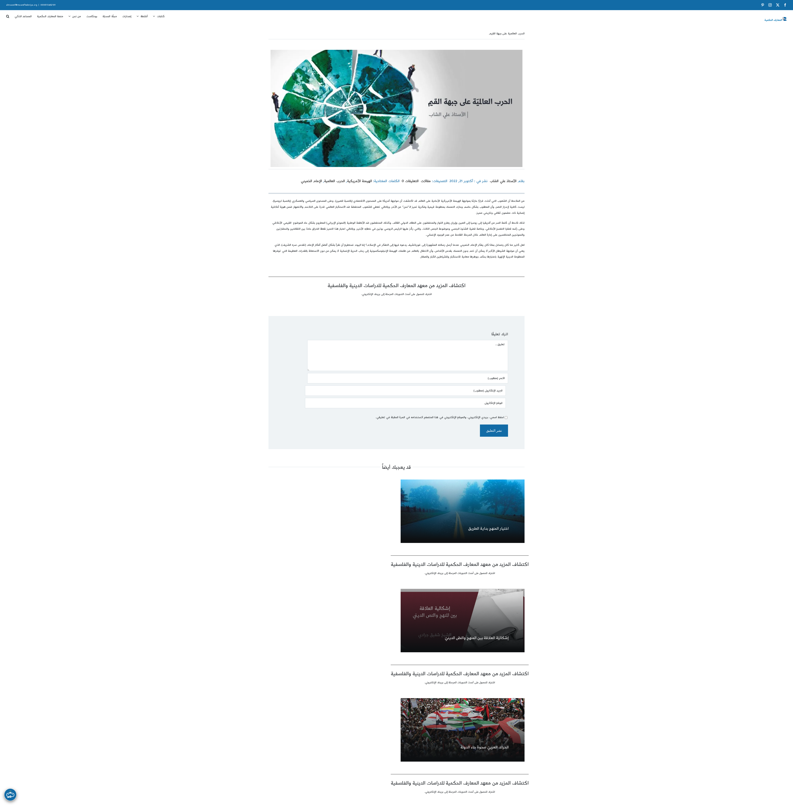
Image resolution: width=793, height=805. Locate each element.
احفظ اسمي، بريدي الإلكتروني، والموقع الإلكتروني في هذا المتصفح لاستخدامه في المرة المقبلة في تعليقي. (439, 417)
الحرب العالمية (334, 181)
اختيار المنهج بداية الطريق (488, 528)
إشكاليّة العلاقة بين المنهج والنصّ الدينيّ (477, 638)
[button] (7, 15)
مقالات (426, 181)
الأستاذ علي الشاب (503, 181)
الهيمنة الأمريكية (359, 181)
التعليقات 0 (410, 181)
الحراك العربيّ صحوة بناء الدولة (485, 747)
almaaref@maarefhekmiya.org (21, 5)
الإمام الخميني (311, 181)
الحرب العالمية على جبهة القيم (507, 33)
